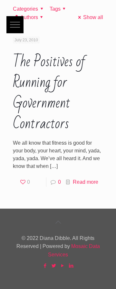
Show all (93, 17)
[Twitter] (53, 265)
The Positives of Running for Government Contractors (49, 93)
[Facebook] (45, 265)
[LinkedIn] (71, 265)
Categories (25, 9)
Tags (55, 9)
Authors (29, 17)
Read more (85, 182)
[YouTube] (62, 265)
